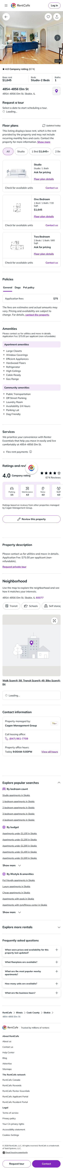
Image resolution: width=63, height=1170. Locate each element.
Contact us (7, 1047)
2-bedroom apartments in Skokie (18, 807)
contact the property (37, 314)
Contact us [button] (52, 187)
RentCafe (7, 1012)
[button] (31, 37)
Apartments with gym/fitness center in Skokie (24, 905)
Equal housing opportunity (16, 1152)
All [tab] (8, 151)
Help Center (8, 1052)
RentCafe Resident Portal (15, 1102)
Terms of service (10, 1112)
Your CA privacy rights (13, 1124)
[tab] (21, 151)
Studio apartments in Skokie (16, 795)
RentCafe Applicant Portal (15, 1096)
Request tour (16, 1163)
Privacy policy (9, 1118)
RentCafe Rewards (11, 1085)
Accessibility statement (13, 1129)
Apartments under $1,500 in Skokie (19, 858)
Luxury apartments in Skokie (16, 886)
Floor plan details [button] (44, 179)
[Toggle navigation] (6, 5)
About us (6, 1041)
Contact (46, 1163)
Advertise (7, 1063)
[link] (54, 5)
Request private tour (14, 566)
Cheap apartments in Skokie (16, 892)
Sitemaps (7, 1069)
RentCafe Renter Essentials (16, 1091)
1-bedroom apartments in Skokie (18, 801)
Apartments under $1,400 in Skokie (19, 852)
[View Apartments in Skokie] (6, 16)
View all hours (49, 751)
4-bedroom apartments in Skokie (18, 820)
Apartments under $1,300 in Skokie (19, 845)
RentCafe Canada (11, 1080)
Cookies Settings (10, 1135)
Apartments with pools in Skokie (18, 898)
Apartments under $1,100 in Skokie (19, 833)
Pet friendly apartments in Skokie (18, 880)
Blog (4, 1058)
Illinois (19, 1012)
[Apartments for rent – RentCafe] (29, 5)
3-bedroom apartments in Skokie (18, 813)
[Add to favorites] (48, 16)
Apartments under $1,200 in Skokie (19, 839)
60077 (40, 597)
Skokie (47, 1012)
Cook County (33, 1012)
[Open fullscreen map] (54, 620)
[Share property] (57, 16)
